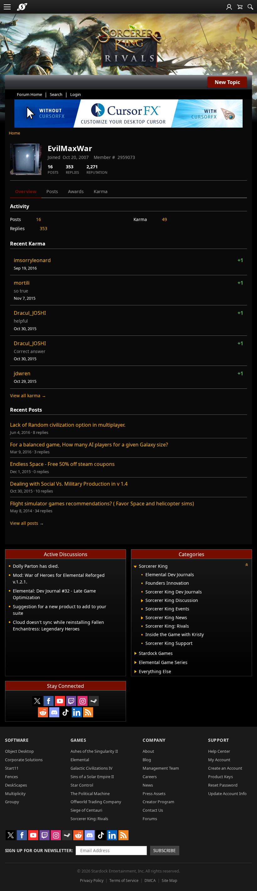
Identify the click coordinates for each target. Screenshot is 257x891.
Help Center (219, 751)
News (148, 785)
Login (75, 94)
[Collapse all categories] (246, 564)
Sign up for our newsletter (38, 850)
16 (38, 219)
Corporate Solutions (24, 759)
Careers (150, 776)
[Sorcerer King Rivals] (128, 47)
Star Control (82, 785)
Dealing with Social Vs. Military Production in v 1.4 (69, 483)
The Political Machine (90, 793)
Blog (147, 759)
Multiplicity (15, 793)
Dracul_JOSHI (30, 312)
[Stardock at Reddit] (43, 712)
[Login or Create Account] (229, 7)
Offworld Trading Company (96, 801)
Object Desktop (19, 751)
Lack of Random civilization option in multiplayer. (67, 424)
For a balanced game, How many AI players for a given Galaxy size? (89, 444)
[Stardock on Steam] (93, 701)
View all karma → (28, 395)
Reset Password (223, 785)
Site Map (169, 880)
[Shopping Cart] (239, 7)
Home (14, 133)
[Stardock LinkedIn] (76, 712)
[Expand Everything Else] (135, 671)
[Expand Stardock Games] (135, 653)
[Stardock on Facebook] (48, 701)
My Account (219, 759)
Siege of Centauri (86, 810)
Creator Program (158, 801)
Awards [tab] (76, 191)
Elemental (80, 759)
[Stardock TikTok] (65, 712)
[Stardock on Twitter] (37, 701)
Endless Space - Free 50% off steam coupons (62, 464)
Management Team (161, 768)
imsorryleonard (32, 260)
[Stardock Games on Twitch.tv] (71, 701)
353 (43, 228)
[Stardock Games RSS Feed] (88, 712)
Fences (11, 776)
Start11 (11, 768)
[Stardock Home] (22, 7)
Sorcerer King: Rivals (89, 818)
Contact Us (153, 810)
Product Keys (220, 776)
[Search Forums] (250, 7)
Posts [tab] (52, 191)
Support (218, 740)
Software (17, 740)
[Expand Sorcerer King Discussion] (142, 600)
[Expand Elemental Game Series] (135, 662)
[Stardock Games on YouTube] (60, 701)
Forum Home (29, 94)
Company (154, 740)
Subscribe (164, 850)
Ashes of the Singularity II (94, 751)
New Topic (227, 82)
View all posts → (27, 523)
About (148, 751)
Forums (150, 818)
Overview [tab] (25, 191)
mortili (21, 282)
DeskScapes (16, 785)
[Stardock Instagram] (82, 701)
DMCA (150, 880)
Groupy (12, 801)
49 (164, 219)
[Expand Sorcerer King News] (142, 617)
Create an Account (225, 768)
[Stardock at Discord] (54, 712)
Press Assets (154, 793)
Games (78, 740)
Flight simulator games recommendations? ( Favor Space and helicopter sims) (102, 503)
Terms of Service (124, 880)
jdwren (22, 373)
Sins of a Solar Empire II (92, 776)
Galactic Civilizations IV (92, 768)
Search (56, 94)
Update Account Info (227, 793)
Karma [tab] (101, 191)
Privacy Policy (91, 880)
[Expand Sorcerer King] (135, 567)
